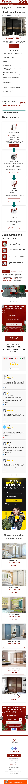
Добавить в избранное (14, 767)
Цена (4, 271)
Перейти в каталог (14, 227)
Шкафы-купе (11, 7)
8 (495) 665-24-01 (14, 137)
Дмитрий (9, 459)
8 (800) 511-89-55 (15, 135)
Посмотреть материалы (14, 338)
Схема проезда (14, 764)
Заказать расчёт (14, 46)
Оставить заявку (14, 145)
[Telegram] (13, 528)
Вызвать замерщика (14, 172)
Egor (8, 409)
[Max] (15, 528)
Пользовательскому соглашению (11, 328)
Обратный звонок (14, 755)
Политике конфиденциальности (14, 327)
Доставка (13, 271)
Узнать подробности (23, 102)
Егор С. (8, 425)
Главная (4, 7)
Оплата (21, 271)
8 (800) (14, 752)
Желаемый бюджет (15, 319)
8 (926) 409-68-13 (14, 140)
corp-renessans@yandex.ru (14, 758)
